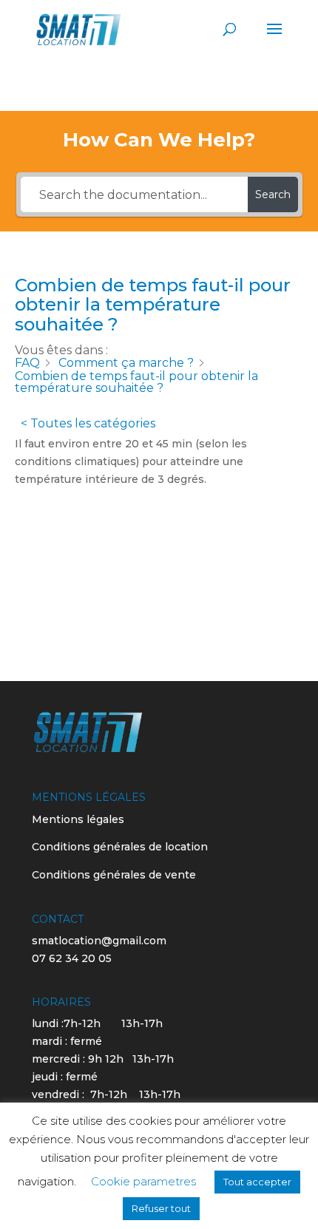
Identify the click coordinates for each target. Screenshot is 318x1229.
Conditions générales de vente (114, 874)
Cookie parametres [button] (143, 1181)
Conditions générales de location (120, 846)
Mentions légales (78, 819)
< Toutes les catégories (88, 423)
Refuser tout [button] (161, 1208)
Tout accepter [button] (257, 1182)
